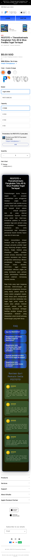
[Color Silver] (15, 72)
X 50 (4, 126)
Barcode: (12, 45)
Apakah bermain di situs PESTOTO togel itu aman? (15, 356)
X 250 (4, 114)
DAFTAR (23, 18)
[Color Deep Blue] (9, 72)
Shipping (9, 56)
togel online (6, 91)
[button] (2, 12)
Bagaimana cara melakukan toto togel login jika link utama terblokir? (13, 348)
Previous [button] (1, 2)
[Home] (11, 12)
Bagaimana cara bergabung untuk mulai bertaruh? (14, 364)
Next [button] (29, 2)
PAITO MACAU (7, 97)
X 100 (4, 120)
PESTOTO (7, 210)
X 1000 (5, 108)
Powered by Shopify (20, 549)
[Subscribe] (24, 531)
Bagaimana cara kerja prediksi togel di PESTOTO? (14, 338)
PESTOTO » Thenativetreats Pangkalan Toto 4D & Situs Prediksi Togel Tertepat (15, 2)
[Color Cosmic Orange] (3, 72)
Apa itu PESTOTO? (13, 332)
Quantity (4, 151)
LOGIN (8, 18)
